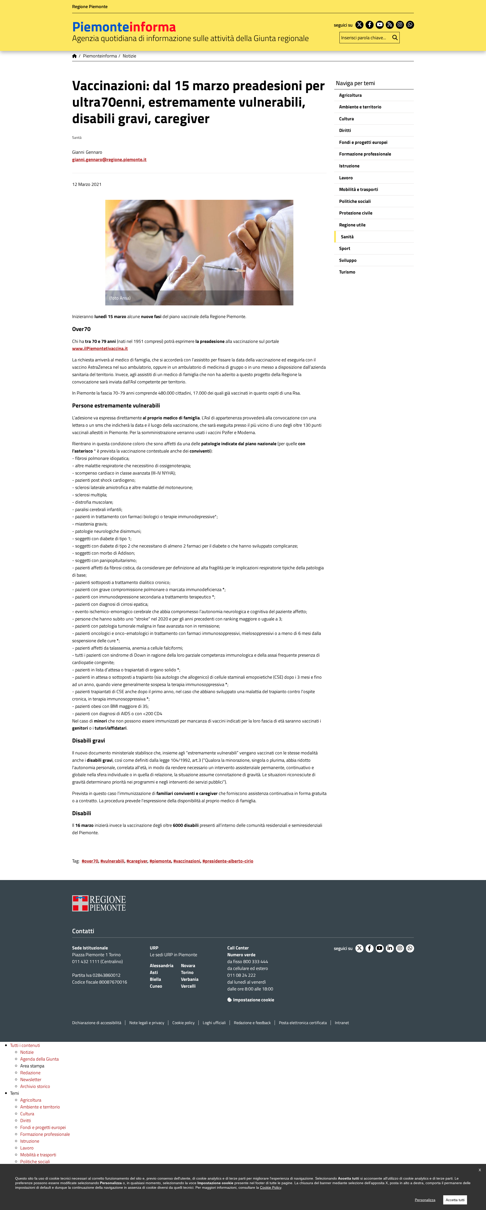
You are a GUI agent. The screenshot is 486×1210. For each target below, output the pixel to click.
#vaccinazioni (186, 860)
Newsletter (30, 1079)
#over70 (90, 860)
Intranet (342, 1022)
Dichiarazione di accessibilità (96, 1022)
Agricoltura (350, 95)
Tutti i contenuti (25, 1045)
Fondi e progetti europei (363, 142)
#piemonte (160, 860)
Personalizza (425, 1200)
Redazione (30, 1072)
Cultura (346, 118)
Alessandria (161, 965)
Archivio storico (35, 1086)
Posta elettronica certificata (303, 1022)
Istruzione (349, 165)
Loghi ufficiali (214, 1022)
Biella (155, 979)
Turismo (347, 271)
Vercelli (188, 986)
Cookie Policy (270, 1187)
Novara (188, 965)
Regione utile (352, 224)
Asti (154, 972)
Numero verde (241, 954)
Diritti (345, 130)
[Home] (74, 56)
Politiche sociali (355, 201)
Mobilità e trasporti (358, 189)
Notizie (27, 1052)
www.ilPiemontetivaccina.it (100, 348)
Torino (187, 972)
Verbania (189, 979)
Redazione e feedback (252, 1022)
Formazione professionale (365, 153)
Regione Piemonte (90, 6)
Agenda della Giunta (39, 1059)
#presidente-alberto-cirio (227, 860)
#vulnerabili (112, 860)
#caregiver (137, 860)
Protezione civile (355, 212)
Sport (344, 248)
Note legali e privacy (146, 1022)
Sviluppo (348, 260)
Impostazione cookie (253, 999)
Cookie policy (183, 1022)
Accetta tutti (455, 1200)
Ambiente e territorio (360, 106)
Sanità (347, 236)
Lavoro (346, 177)
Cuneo (156, 986)
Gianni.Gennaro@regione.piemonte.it (109, 159)
